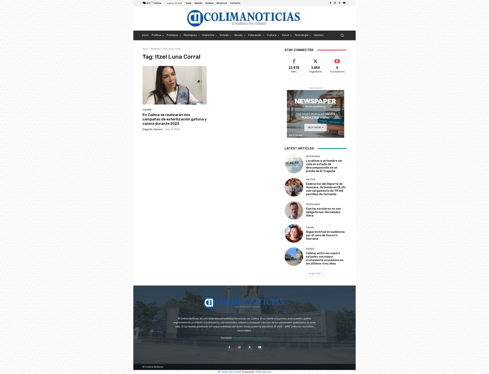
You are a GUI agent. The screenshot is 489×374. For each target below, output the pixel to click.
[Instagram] (335, 3)
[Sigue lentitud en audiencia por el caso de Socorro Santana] (294, 233)
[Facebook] (330, 3)
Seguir (316, 59)
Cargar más (314, 273)
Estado (310, 249)
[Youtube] (344, 3)
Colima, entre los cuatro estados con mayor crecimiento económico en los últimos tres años (324, 258)
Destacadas (313, 156)
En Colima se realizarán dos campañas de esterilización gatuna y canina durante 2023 (174, 119)
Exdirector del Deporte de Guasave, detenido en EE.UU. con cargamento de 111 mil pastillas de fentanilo (326, 189)
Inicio (145, 48)
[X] (339, 3)
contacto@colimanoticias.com (250, 337)
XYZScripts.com (264, 372)
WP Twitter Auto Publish (229, 372)
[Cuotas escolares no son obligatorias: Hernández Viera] (294, 210)
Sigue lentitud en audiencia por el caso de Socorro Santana (325, 235)
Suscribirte (337, 59)
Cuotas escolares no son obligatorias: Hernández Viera (323, 212)
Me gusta (294, 59)
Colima (146, 109)
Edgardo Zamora (152, 129)
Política (310, 179)
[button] (342, 35)
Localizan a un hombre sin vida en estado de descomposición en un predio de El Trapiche (324, 166)
